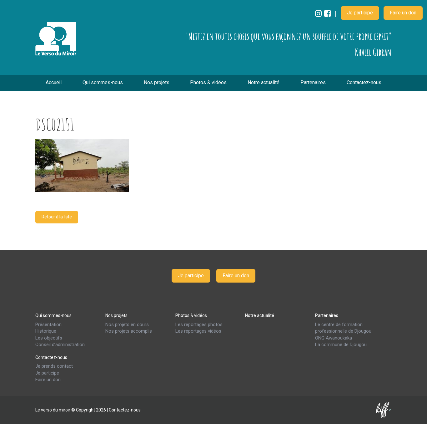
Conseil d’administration (60, 344)
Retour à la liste (57, 216)
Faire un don (403, 13)
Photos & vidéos (208, 82)
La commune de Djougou (341, 344)
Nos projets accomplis (128, 331)
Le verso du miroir (55, 39)
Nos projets (156, 82)
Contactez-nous (364, 82)
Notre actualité (263, 82)
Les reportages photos (199, 324)
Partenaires (313, 82)
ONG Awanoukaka (333, 337)
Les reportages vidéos (198, 331)
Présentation (48, 324)
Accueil (54, 82)
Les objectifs (48, 337)
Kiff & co (384, 409)
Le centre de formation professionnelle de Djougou (343, 327)
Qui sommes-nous (103, 82)
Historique (45, 331)
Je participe (360, 13)
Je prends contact (54, 366)
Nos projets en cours (127, 324)
